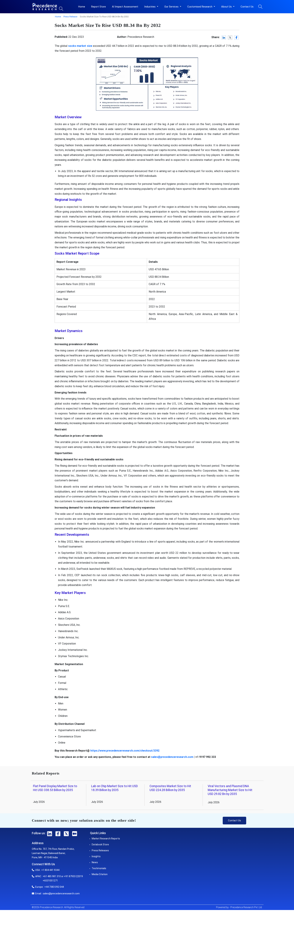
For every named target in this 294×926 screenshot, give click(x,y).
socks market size (80, 45)
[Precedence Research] (44, 6)
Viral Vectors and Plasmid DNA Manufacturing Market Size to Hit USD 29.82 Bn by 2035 (230, 790)
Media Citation (100, 874)
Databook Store (100, 844)
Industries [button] (150, 6)
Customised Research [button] (200, 6)
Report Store (98, 6)
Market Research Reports (106, 838)
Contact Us (247, 6)
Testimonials (99, 868)
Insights (96, 856)
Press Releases (100, 850)
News (95, 862)
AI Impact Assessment (125, 6)
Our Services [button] (171, 6)
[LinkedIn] (224, 37)
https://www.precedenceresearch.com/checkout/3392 (124, 750)
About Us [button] (226, 6)
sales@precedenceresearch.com (172, 757)
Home (81, 6)
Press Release (70, 16)
